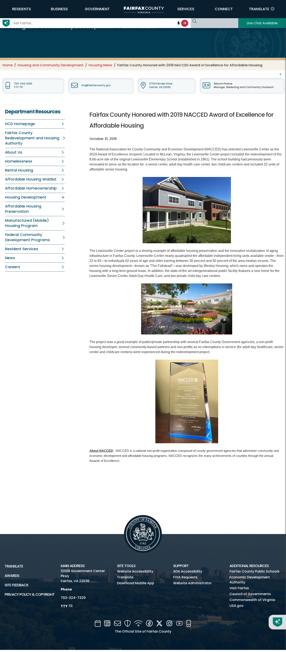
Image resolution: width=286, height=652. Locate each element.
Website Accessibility (135, 571)
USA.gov (236, 605)
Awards (12, 575)
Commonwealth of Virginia (252, 599)
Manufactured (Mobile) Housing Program (27, 223)
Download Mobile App (135, 583)
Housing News (100, 65)
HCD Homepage (20, 123)
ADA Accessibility (187, 571)
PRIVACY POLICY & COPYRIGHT (30, 594)
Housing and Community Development (51, 65)
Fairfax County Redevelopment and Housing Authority (32, 138)
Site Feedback (16, 585)
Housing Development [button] (25, 197)
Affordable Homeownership (31, 188)
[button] (21, 9)
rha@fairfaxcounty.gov (96, 85)
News (10, 257)
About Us (13, 152)
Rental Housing (19, 170)
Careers (12, 266)
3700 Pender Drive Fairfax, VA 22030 (161, 85)
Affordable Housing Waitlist (31, 179)
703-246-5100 (23, 83)
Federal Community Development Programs (27, 237)
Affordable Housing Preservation (23, 209)
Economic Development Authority (249, 580)
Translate (14, 566)
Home (8, 65)
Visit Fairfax (239, 588)
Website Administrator (192, 583)
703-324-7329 (73, 597)
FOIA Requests (185, 577)
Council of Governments (250, 594)
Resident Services (21, 248)
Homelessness (18, 161)
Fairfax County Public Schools (254, 571)
